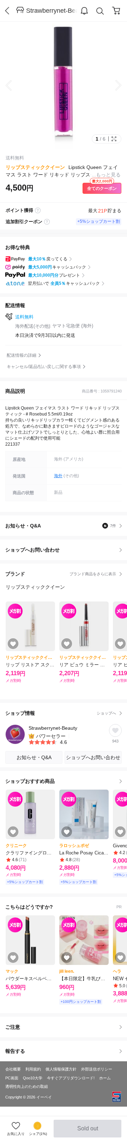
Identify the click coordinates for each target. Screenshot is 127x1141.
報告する (15, 1051)
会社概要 (13, 1069)
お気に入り (16, 1134)
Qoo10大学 (32, 1078)
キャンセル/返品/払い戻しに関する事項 (44, 366)
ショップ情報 (60, 713)
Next (113, 85)
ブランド (60, 574)
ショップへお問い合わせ (66, 550)
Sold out (88, 1131)
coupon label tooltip (47, 221)
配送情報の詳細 (21, 355)
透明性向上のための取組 (26, 1086)
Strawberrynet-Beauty (51, 10)
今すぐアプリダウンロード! (71, 1078)
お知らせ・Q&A (60, 526)
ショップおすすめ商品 (30, 781)
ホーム (105, 1078)
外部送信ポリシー (96, 1069)
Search (100, 11)
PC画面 (11, 1078)
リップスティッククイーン (35, 167)
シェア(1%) (38, 1134)
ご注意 (12, 1027)
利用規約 (33, 1069)
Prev (14, 85)
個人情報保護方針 (61, 1069)
